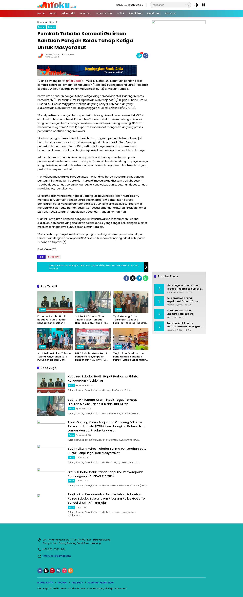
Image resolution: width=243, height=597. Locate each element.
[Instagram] (64, 570)
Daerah (41, 27)
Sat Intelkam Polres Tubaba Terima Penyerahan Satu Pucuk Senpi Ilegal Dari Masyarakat (54, 357)
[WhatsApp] (145, 278)
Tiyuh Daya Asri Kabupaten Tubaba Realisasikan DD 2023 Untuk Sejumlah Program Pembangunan (184, 287)
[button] (187, 5)
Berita (42, 309)
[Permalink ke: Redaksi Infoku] (41, 56)
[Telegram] (139, 278)
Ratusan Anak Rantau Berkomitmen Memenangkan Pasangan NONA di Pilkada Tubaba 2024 (184, 325)
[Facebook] (126, 278)
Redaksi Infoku (52, 55)
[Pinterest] (52, 570)
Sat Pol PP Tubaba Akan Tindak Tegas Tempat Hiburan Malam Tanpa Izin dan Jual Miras (91, 320)
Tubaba (51, 27)
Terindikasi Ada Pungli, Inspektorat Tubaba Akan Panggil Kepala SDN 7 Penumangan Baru (182, 300)
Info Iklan (77, 582)
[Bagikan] (145, 55)
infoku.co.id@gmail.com (57, 556)
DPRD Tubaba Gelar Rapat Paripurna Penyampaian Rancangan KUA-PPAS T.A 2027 (91, 357)
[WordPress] (58, 570)
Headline (55, 256)
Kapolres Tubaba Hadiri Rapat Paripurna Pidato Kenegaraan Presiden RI (51, 319)
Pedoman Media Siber (101, 582)
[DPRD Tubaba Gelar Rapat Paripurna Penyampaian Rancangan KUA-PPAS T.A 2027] (92, 339)
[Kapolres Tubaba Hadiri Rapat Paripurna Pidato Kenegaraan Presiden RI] (55, 302)
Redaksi (62, 582)
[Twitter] (133, 278)
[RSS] (70, 570)
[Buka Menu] (204, 5)
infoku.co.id (74, 81)
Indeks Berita (45, 582)
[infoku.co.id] (57, 4)
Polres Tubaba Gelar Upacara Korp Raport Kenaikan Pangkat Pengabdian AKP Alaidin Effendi (181, 312)
